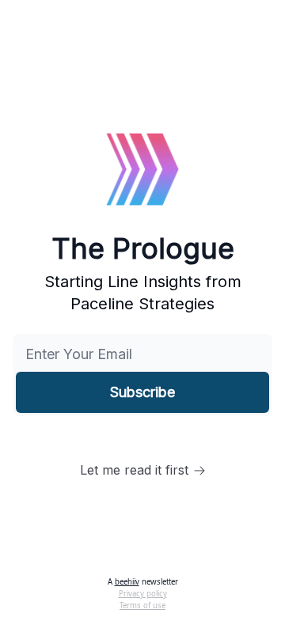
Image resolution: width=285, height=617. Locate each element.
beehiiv (127, 582)
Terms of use (142, 605)
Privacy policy (143, 594)
